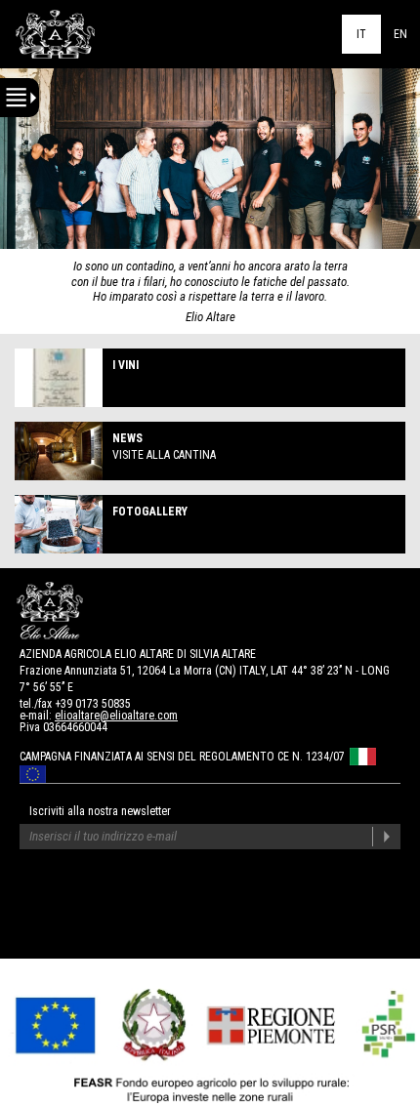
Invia (386, 836)
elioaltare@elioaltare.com (116, 715)
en (400, 34)
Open (19, 97)
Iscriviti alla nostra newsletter (100, 811)
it (361, 34)
